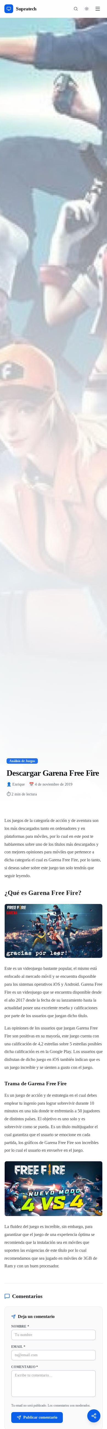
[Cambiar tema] (87, 9)
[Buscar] (76, 9)
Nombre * (20, 1326)
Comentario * (24, 1367)
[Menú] (98, 9)
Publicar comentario (40, 1417)
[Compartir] (93, 1415)
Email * (18, 1347)
